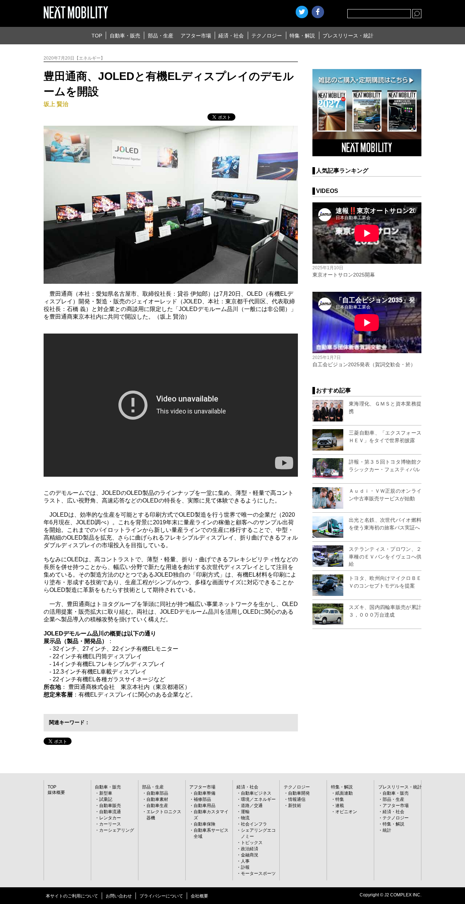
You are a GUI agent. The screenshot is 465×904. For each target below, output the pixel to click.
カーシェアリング (116, 830)
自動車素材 (157, 799)
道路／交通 (252, 805)
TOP (97, 36)
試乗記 (105, 799)
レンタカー (110, 817)
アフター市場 (196, 36)
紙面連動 (344, 793)
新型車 (105, 793)
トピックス (252, 842)
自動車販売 (110, 805)
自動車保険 (204, 824)
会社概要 (199, 896)
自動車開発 (299, 793)
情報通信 (297, 799)
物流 (245, 817)
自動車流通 (110, 811)
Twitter (302, 12)
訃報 (245, 867)
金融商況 (249, 854)
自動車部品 (157, 793)
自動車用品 (204, 805)
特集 (339, 799)
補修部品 (202, 799)
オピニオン (346, 811)
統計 (387, 830)
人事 (245, 861)
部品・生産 (160, 36)
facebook (318, 12)
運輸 (245, 811)
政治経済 (249, 848)
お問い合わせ (119, 896)
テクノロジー (266, 36)
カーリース (110, 824)
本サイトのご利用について (72, 896)
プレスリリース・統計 (348, 36)
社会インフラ (254, 824)
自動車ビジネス (256, 793)
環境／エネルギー (258, 799)
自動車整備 (204, 793)
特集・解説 (302, 36)
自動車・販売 (125, 36)
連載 (339, 805)
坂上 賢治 (56, 104)
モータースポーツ (258, 873)
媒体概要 (56, 792)
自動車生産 (157, 805)
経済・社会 (231, 36)
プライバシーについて (161, 896)
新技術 (294, 805)
